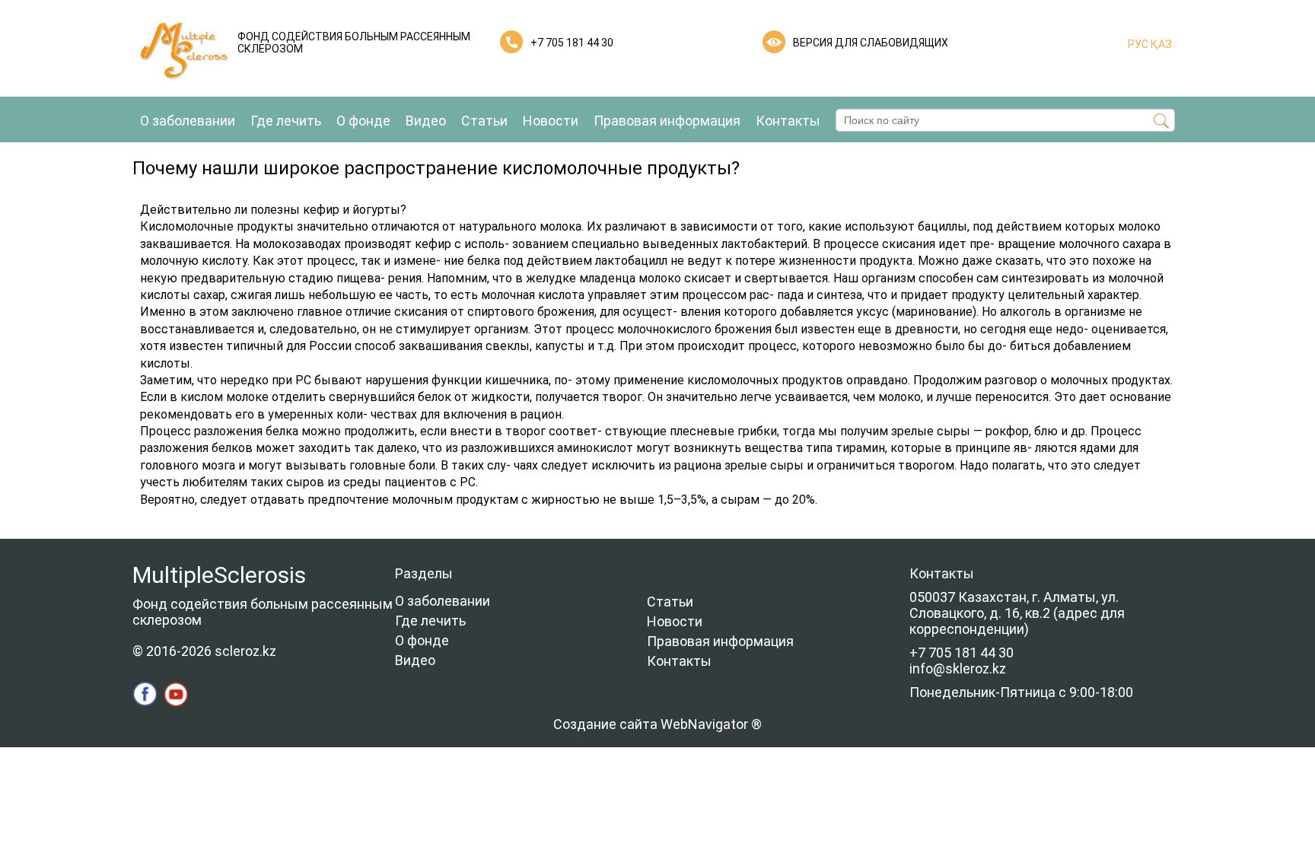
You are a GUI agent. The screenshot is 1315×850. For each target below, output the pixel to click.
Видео (426, 121)
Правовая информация (667, 121)
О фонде (363, 121)
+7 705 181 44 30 (571, 43)
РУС (1138, 44)
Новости (550, 121)
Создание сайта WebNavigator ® (657, 724)
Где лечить (285, 121)
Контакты (788, 121)
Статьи (484, 121)
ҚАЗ (1160, 44)
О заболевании (187, 121)
